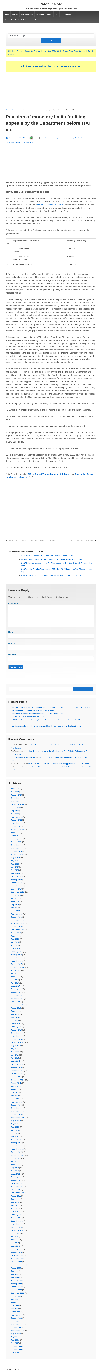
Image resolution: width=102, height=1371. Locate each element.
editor (36, 138)
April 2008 (15, 1309)
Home (7, 14)
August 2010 (16, 1233)
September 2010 (17, 1230)
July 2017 (14, 973)
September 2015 (17, 1042)
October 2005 (16, 1349)
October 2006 (16, 1346)
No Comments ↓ (29, 142)
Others (37, 20)
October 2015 (16, 1039)
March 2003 (15, 1352)
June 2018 (15, 939)
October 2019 (16, 889)
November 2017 (17, 961)
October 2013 (16, 1114)
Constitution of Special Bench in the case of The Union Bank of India (37, 714)
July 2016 (14, 1011)
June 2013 (15, 1127)
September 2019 (17, 892)
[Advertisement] (51, 90)
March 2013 (15, 1136)
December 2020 (17, 845)
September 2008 (17, 1293)
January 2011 (16, 1218)
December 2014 (17, 1071)
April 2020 (15, 870)
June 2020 (15, 864)
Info (56, 14)
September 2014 (17, 1080)
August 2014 (16, 1083)
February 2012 (17, 1177)
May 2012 (15, 1168)
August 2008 (16, 1296)
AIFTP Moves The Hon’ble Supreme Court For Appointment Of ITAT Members (59, 764)
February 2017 (17, 989)
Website (12, 655)
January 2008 (16, 1318)
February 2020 (17, 876)
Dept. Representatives (65, 138)
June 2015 (15, 1052)
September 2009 (17, 1265)
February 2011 (16, 1215)
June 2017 (15, 977)
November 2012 (17, 1149)
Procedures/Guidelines (13, 142)
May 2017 (15, 980)
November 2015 (17, 1036)
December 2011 (17, 1183)
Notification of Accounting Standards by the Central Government (32, 540)
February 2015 (17, 1064)
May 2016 (15, 1017)
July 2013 (14, 1124)
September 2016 (17, 1005)
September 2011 (17, 1193)
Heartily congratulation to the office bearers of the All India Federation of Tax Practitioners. (46, 726)
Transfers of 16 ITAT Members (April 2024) (28, 717)
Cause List (40, 14)
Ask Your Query (27, 14)
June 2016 (15, 1014)
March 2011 (15, 1211)
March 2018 (15, 948)
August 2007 (16, 1334)
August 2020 (16, 858)
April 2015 (15, 1058)
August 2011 (16, 1196)
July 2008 (14, 1299)
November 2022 (17, 801)
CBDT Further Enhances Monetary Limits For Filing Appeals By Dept (48, 556)
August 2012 (16, 1158)
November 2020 (17, 848)
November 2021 (17, 823)
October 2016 (16, 1002)
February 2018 (17, 952)
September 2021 (17, 829)
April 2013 (15, 1133)
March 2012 (15, 1174)
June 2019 (15, 901)
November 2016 (17, 999)
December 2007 (17, 1321)
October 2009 (16, 1262)
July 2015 (14, 1049)
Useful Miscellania (15, 1370)
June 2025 (15, 789)
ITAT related (78, 138)
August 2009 (16, 1268)
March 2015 (15, 1061)
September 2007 (17, 1331)
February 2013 (17, 1139)
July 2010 (14, 1237)
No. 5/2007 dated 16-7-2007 (50, 205)
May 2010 (15, 1243)
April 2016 (15, 1020)
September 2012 (17, 1155)
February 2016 (17, 1027)
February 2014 (17, 1102)
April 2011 (15, 1208)
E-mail (11, 643)
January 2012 (16, 1180)
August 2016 (16, 1008)
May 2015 (15, 1055)
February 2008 (17, 1315)
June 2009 (15, 1274)
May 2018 (15, 942)
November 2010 (17, 1224)
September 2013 (17, 1118)
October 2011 (16, 1190)
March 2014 (15, 1099)
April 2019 (15, 908)
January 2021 (16, 842)
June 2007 (15, 1340)
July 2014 (14, 1086)
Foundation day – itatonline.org (23, 757)
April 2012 (15, 1171)
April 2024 (15, 792)
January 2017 (16, 992)
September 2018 (17, 930)
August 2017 (16, 970)
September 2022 (17, 804)
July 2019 (14, 898)
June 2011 (15, 1202)
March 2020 (15, 873)
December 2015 (17, 1033)
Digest (49, 14)
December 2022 (17, 798)
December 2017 (17, 958)
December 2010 (17, 1221)
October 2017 (16, 964)
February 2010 (17, 1249)
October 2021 (16, 826)
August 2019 (16, 895)
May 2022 (15, 811)
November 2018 (17, 923)
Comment (13, 603)
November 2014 (17, 1074)
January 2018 (16, 955)
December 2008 (17, 1287)
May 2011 (15, 1205)
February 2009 (17, 1280)
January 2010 (16, 1252)
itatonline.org (51, 4)
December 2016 (17, 995)
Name (11, 632)
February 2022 (17, 817)
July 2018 (14, 936)
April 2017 (15, 983)
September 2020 (17, 854)
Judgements (66, 14)
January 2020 (16, 880)
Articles (15, 14)
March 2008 (15, 1312)
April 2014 (15, 1096)
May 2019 (15, 905)
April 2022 (15, 814)
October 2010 (16, 1227)
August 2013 (16, 1121)
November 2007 (17, 1324)
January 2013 (16, 1143)
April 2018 (15, 945)
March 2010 (15, 1246)
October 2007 (16, 1327)
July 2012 (14, 1161)
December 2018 (17, 920)
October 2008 (16, 1290)
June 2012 (15, 1165)
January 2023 (16, 795)
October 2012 (16, 1152)
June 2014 (15, 1089)
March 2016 (15, 1024)
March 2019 (15, 911)
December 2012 (17, 1146)
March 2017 (15, 986)
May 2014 (15, 1092)
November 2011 (17, 1186)
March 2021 (15, 836)
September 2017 (17, 967)
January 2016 (16, 1030)
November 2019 (17, 886)
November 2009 (17, 1258)
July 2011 (14, 1199)
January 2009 (16, 1284)
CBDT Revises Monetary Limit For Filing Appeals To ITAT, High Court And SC (51, 575)
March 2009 (15, 1277)
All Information (16, 110)
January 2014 (16, 1105)
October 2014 (16, 1077)
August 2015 (16, 1046)
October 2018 (16, 926)
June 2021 (15, 833)
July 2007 (14, 1337)
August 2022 (16, 807)
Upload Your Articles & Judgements (18, 20)
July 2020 (14, 861)
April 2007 (15, 1343)
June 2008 (15, 1302)
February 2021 (17, 839)
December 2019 (17, 883)
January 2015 (16, 1067)
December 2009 (17, 1255)
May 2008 (15, 1305)
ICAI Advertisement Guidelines (82, 540)
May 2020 (15, 867)
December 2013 (17, 1108)
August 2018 (16, 933)
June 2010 (15, 1240)
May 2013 (15, 1130)
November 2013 (17, 1111)
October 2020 (16, 851)
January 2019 (16, 917)
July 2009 (14, 1271)
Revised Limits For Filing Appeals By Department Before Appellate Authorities (51, 559)
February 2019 (17, 914)
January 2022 (16, 820)
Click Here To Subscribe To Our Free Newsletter (51, 66)
